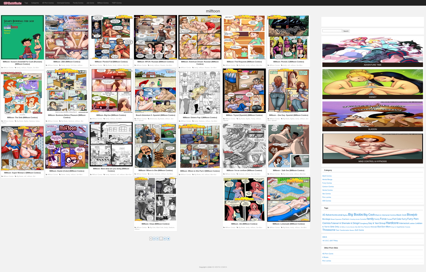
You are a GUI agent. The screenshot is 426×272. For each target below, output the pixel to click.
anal (340, 214)
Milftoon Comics (103, 3)
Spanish (140, 120)
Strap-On (393, 227)
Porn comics (326, 197)
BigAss (248, 119)
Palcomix (367, 227)
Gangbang (364, 223)
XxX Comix (359, 230)
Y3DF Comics (117, 3)
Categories (35, 3)
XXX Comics (326, 201)
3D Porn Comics (48, 3)
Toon (337, 230)
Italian (37, 121)
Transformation (344, 230)
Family (63, 65)
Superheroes (401, 227)
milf (289, 65)
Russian (29, 67)
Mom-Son (126, 65)
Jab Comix (90, 3)
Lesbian (412, 223)
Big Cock (286, 174)
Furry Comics (327, 183)
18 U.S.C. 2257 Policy (330, 240)
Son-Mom (36, 67)
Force (383, 218)
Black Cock (159, 227)
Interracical (404, 223)
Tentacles (407, 227)
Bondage (326, 219)
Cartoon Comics (328, 186)
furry (404, 218)
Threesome (328, 230)
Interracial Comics (63, 3)
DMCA (324, 237)
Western (352, 230)
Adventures (153, 119)
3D (323, 214)
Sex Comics (326, 193)
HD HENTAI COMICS (219, 267)
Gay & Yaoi (373, 223)
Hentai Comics (327, 190)
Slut (82, 121)
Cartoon (345, 219)
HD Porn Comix (327, 253)
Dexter (63, 174)
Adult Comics (327, 176)
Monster (352, 227)
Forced (389, 219)
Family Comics (78, 3)
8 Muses (325, 257)
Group (382, 223)
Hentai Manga (327, 179)
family (18, 67)
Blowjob (412, 214)
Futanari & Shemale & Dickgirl (345, 223)
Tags (26, 3)
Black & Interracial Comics (385, 215)
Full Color (74, 65)
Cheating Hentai (355, 219)
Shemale (374, 227)
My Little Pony (359, 227)
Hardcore (71, 121)
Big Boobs (109, 65)
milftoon (23, 67)
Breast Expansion (336, 219)
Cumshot (363, 219)
